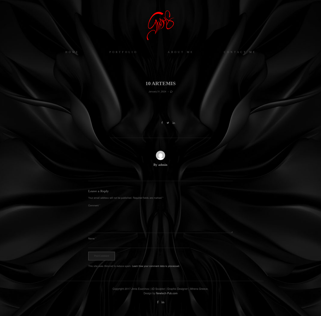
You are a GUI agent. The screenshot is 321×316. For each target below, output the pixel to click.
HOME (72, 52)
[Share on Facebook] (162, 123)
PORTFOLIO (123, 52)
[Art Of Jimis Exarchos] (160, 25)
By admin (160, 165)
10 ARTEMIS (160, 83)
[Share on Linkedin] (174, 123)
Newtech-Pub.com (167, 293)
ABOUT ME (181, 52)
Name (92, 238)
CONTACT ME (240, 52)
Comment (94, 205)
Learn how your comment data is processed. (156, 266)
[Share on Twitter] (168, 123)
